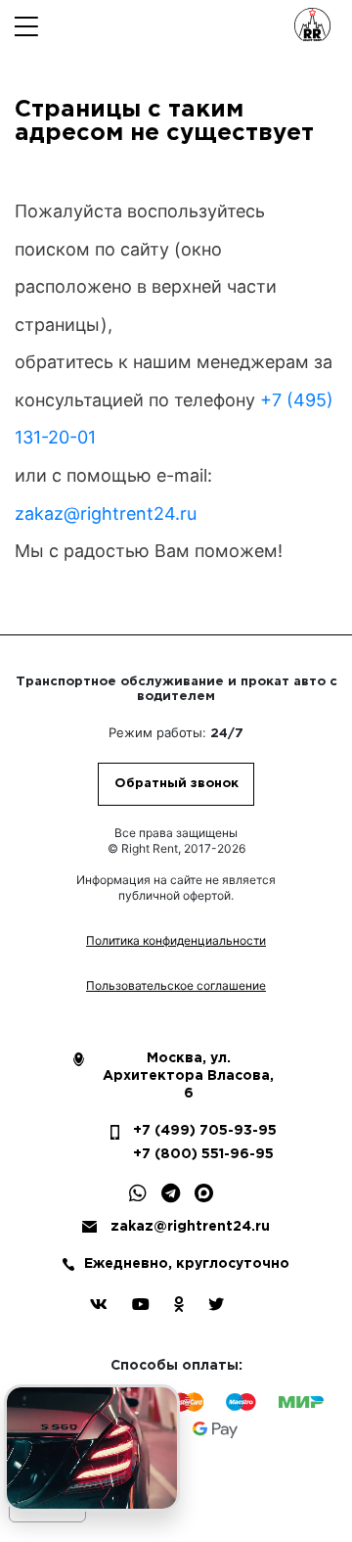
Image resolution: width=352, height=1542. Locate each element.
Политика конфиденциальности (176, 940)
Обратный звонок (176, 783)
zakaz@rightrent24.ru (106, 513)
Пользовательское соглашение (176, 985)
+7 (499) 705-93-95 (187, 1131)
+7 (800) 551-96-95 (187, 1154)
